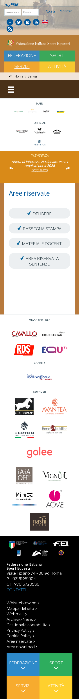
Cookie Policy (19, 635)
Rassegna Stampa (42, 228)
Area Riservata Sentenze (42, 261)
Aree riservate (19, 641)
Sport (57, 55)
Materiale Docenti (42, 243)
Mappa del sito (20, 608)
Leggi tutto (40, 170)
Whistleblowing (21, 602)
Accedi (50, 11)
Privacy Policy (19, 630)
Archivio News (20, 619)
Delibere (42, 213)
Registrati (65, 11)
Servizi (22, 66)
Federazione (22, 55)
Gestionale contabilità (27, 624)
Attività (57, 66)
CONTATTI (16, 589)
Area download (21, 646)
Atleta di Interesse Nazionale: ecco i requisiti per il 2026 (39, 163)
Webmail (15, 613)
